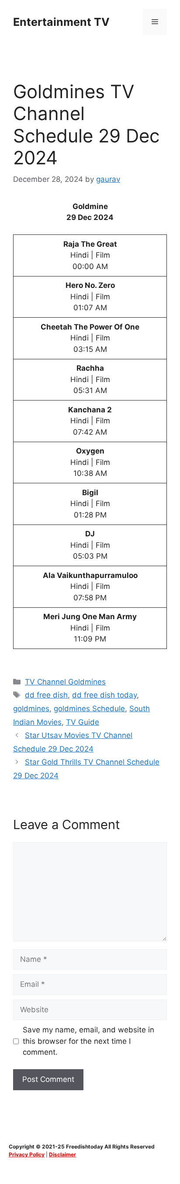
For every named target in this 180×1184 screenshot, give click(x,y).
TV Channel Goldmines (65, 681)
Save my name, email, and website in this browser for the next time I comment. (88, 1040)
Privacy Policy (27, 1154)
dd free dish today (104, 695)
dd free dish (46, 695)
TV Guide (82, 722)
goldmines (31, 708)
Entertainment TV (61, 21)
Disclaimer (62, 1154)
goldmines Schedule (89, 708)
